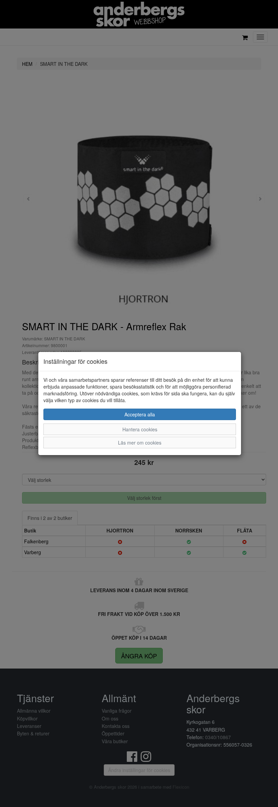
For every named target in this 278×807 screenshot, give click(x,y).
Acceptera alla (139, 414)
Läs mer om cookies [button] (139, 442)
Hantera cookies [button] (139, 429)
